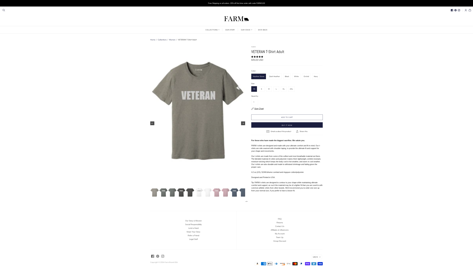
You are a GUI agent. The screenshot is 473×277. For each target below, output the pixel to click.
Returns (280, 223)
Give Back (262, 30)
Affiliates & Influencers (280, 230)
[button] (257, 57)
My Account (280, 234)
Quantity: (254, 96)
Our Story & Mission (193, 221)
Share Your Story (193, 232)
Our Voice (245, 30)
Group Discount (279, 241)
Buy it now (287, 125)
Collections (211, 30)
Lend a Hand (193, 228)
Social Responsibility (193, 224)
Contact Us (279, 226)
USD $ (315, 257)
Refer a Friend (193, 235)
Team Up (279, 237)
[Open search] (4, 10)
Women (172, 39)
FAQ (280, 219)
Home (152, 39)
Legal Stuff (193, 239)
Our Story (230, 30)
